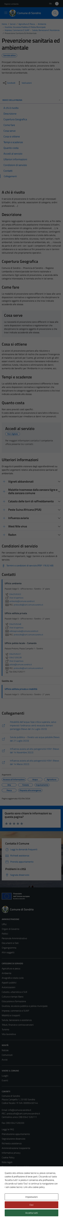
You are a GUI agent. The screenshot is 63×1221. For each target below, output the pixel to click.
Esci (31, 1204)
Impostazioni (31, 1197)
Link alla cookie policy (34, 1187)
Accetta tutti (31, 1213)
